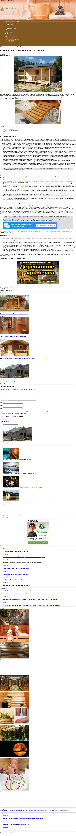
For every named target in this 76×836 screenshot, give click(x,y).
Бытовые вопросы (10, 37)
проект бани (68, 179)
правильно (62, 810)
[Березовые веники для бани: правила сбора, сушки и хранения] (14, 740)
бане (1, 810)
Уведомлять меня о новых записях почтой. (12, 416)
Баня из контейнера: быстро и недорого (13, 336)
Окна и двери (9, 24)
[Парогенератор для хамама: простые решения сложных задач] (14, 690)
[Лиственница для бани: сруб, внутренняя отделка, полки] (14, 657)
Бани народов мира (9, 35)
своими (23, 811)
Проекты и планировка (12, 23)
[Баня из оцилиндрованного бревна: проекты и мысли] (14, 355)
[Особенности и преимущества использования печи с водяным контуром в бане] (14, 674)
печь (51, 810)
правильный (67, 810)
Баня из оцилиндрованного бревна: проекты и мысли (17, 358)
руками (14, 811)
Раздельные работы (11, 29)
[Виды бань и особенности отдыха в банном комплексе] (11, 458)
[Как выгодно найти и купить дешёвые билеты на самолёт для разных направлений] (11, 472)
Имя (1, 402)
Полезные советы (10, 41)
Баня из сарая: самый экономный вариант (14, 314)
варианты (5, 287)
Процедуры (6, 33)
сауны (20, 811)
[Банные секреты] (8, 14)
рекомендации (10, 811)
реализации (15, 287)
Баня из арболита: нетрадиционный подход (14, 381)
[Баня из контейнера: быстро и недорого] (14, 333)
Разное (5, 36)
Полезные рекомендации (12, 39)
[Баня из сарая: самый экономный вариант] (14, 311)
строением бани (23, 186)
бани (1, 287)
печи (48, 810)
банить (10, 810)
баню (16, 810)
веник (25, 810)
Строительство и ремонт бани (12, 21)
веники (28, 810)
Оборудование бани (11, 28)
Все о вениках (9, 32)
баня (20, 810)
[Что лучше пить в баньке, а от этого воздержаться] (14, 806)
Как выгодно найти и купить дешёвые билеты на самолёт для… (19, 473)
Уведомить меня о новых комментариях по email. (14, 413)
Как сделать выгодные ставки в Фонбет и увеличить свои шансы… (20, 515)
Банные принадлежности (11, 31)
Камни (7, 27)
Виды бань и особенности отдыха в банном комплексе (17, 459)
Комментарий (4, 400)
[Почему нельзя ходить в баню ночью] (14, 757)
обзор (35, 810)
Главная (2, 46)
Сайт (1, 408)
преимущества (3, 811)
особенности (40, 810)
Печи (7, 25)
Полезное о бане (10, 40)
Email (2, 405)
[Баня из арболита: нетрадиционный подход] (14, 377)
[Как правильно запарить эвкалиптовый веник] (14, 624)
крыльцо (10, 287)
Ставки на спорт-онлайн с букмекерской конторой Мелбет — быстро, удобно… (23, 487)
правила (57, 810)
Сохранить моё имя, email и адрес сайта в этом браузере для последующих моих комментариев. (26, 411)
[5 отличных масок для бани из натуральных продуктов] (14, 641)
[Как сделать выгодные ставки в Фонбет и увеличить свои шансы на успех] (11, 514)
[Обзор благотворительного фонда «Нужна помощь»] (14, 790)
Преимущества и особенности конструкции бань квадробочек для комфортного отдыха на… (26, 501)
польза (54, 810)
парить (46, 810)
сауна (17, 811)
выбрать (32, 810)
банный (13, 810)
